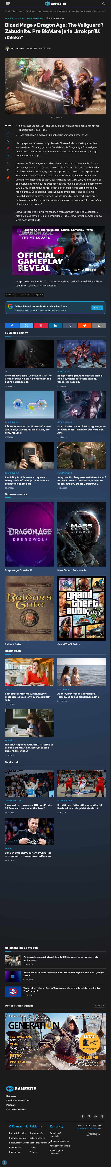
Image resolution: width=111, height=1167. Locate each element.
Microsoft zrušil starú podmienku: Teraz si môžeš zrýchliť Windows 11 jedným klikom (63, 974)
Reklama (36, 1126)
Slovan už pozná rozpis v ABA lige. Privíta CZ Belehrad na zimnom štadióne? (28, 807)
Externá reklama (37, 1138)
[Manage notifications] (4, 1162)
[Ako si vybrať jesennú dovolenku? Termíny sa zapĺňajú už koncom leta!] (81, 672)
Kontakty (56, 1126)
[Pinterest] (8, 148)
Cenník (33, 1147)
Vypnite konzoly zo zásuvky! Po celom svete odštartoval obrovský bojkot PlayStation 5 (62, 990)
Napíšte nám (15, 1152)
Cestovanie (63, 689)
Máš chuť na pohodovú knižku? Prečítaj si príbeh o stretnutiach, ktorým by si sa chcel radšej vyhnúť (29, 747)
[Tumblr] (8, 163)
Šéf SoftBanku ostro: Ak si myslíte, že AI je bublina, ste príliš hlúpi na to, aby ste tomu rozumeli (28, 429)
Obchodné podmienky (40, 1143)
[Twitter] (8, 141)
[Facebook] (8, 133)
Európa (9, 849)
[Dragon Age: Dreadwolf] (29, 534)
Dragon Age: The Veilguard (30, 295)
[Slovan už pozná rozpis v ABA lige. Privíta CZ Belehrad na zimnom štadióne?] (29, 783)
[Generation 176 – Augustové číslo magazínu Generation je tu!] (55, 1041)
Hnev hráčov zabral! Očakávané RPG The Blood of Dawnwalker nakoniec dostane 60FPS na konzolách (28, 378)
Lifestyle (10, 689)
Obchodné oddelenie (59, 1141)
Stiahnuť (99, 1006)
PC (27, 11)
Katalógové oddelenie (60, 1146)
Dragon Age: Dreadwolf (18, 570)
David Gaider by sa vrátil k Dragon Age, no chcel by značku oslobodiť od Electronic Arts (81, 429)
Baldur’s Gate (13, 644)
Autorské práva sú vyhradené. (89, 1128)
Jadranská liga (13, 801)
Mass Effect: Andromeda (71, 570)
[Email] (8, 170)
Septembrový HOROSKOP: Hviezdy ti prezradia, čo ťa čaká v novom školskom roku (27, 696)
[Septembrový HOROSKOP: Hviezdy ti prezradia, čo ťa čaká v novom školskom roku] (29, 672)
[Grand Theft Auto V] (81, 608)
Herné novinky (18, 11)
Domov (8, 11)
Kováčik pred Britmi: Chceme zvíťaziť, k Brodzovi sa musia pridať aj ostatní (80, 807)
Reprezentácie (65, 801)
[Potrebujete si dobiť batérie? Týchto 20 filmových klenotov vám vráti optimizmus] (13, 960)
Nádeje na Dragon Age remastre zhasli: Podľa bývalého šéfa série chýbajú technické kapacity (79, 378)
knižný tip (10, 740)
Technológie (12, 422)
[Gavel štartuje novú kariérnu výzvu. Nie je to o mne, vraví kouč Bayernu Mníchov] (29, 831)
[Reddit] (8, 177)
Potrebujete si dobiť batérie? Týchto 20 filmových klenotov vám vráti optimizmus (60, 958)
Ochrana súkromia (17, 1138)
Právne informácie (18, 1133)
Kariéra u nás (15, 1147)
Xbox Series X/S (35, 18)
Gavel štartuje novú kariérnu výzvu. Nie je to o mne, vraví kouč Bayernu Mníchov (28, 854)
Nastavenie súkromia (19, 1143)
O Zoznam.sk (18, 1126)
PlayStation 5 (17, 18)
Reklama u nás (36, 1133)
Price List (34, 1152)
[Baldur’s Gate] (29, 608)
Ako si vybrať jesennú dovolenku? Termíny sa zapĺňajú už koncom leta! (78, 695)
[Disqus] (55, 902)
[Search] (103, 3)
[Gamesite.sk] (55, 3)
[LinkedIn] (8, 155)
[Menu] (8, 3)
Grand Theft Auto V (68, 644)
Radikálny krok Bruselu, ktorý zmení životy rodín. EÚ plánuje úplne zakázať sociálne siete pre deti (27, 480)
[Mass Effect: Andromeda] (81, 534)
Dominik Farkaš (17, 48)
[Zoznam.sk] (94, 1135)
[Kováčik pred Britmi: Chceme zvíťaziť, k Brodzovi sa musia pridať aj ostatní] (81, 783)
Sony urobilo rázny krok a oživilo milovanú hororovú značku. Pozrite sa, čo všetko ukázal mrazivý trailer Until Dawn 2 (81, 480)
